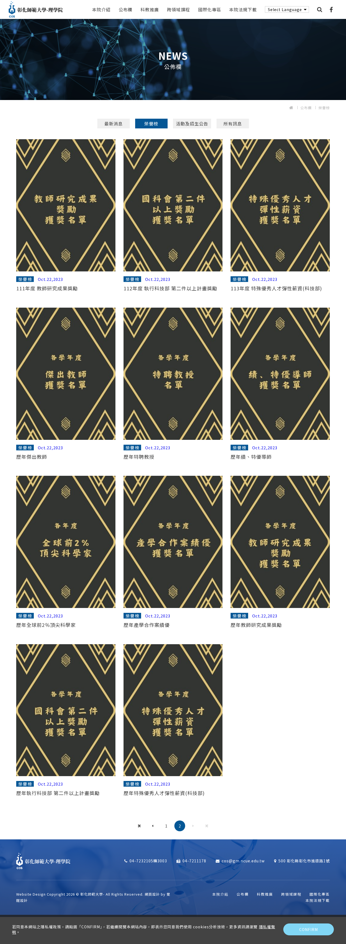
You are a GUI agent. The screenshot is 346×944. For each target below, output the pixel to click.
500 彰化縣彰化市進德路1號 (304, 860)
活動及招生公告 (192, 123)
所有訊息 (233, 123)
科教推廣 (150, 9)
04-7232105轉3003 (148, 860)
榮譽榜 (324, 107)
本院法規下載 (243, 9)
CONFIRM (308, 929)
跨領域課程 (178, 9)
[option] (173, 59)
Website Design (31, 894)
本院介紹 (101, 9)
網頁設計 (152, 894)
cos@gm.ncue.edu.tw (243, 860)
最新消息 (113, 123)
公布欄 (125, 9)
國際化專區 (209, 9)
